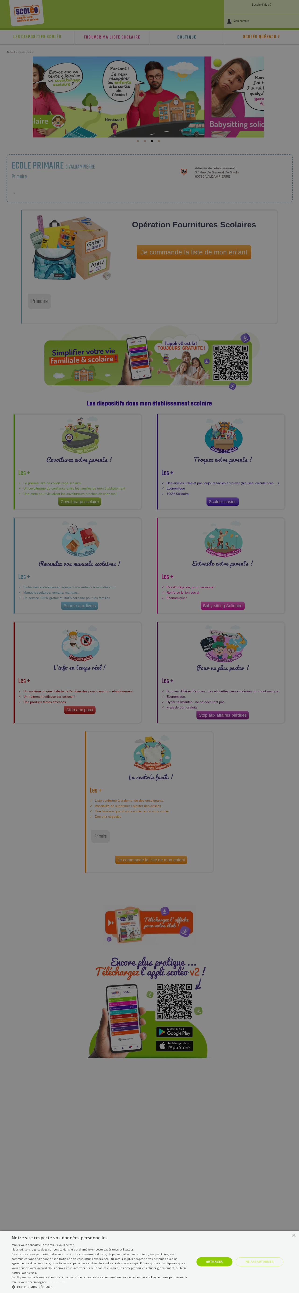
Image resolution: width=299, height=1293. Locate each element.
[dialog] (149, 1262)
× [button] (293, 1235)
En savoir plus (57, 1282)
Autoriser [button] (214, 1262)
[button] (100, 1286)
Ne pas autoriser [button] (260, 1262)
